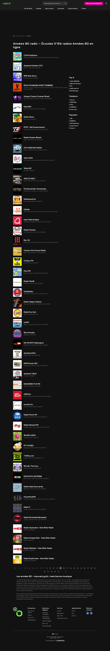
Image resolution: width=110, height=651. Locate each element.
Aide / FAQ (59, 615)
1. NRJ (71, 118)
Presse (29, 615)
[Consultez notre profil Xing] (91, 613)
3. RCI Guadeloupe (74, 123)
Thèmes (84, 8)
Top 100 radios (28, 8)
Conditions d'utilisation (45, 613)
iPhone (73, 611)
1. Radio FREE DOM (74, 81)
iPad (73, 613)
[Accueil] (13, 36)
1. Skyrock (72, 100)
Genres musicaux (72, 8)
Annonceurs (31, 617)
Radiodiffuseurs (32, 620)
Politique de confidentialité (46, 617)
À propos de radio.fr (31, 611)
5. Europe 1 (72, 128)
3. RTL (70, 86)
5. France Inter (73, 109)
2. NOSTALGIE (72, 102)
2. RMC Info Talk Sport (75, 83)
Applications (60, 613)
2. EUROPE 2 (72, 121)
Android (74, 615)
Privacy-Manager (46, 626)
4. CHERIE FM (72, 107)
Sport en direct (49, 8)
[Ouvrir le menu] (106, 3)
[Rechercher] (66, 3)
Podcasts (38, 8)
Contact (59, 611)
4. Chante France (73, 125)
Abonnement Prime (62, 618)
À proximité (61, 8)
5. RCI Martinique (73, 90)
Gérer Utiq (45, 623)
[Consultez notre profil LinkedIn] (87, 613)
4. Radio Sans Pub (74, 88)
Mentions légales (46, 621)
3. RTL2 (71, 104)
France (56, 634)
